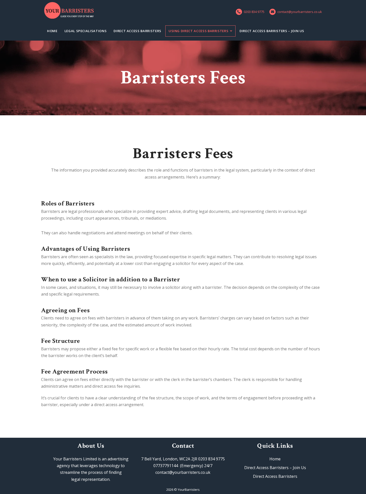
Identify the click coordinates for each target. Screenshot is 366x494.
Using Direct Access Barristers (199, 31)
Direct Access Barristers (137, 31)
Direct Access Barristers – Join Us (272, 31)
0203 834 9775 (254, 11)
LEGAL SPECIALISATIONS (85, 31)
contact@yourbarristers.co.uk (299, 11)
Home (52, 31)
